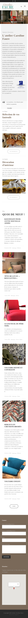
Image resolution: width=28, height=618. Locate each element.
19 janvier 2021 (7, 248)
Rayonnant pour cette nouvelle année (12, 221)
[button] (14, 588)
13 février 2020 (7, 396)
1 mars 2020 (7, 295)
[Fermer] (18, 584)
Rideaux (19, 248)
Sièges (21, 339)
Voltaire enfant (12, 481)
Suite (14, 506)
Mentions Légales (14, 614)
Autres (17, 295)
